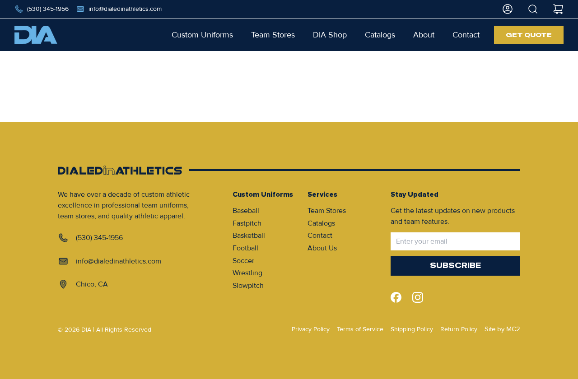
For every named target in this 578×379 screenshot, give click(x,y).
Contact (320, 235)
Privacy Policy (311, 329)
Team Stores (327, 210)
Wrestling (247, 272)
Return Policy (458, 329)
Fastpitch (247, 223)
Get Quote (529, 35)
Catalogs (321, 223)
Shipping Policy (412, 329)
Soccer (243, 260)
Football (245, 248)
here (323, 98)
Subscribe (455, 265)
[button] (202, 34)
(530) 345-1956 (48, 9)
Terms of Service (360, 329)
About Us (322, 248)
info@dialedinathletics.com (125, 9)
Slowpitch (248, 285)
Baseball (246, 210)
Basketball (249, 235)
